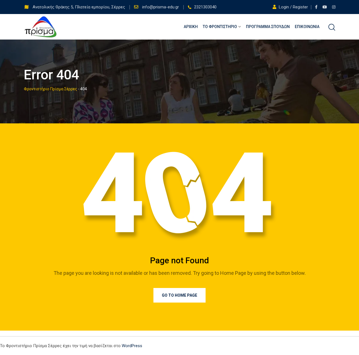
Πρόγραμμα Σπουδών (268, 26)
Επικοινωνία (307, 26)
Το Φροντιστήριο (220, 26)
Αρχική (191, 26)
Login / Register (293, 7)
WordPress (132, 345)
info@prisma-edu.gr (161, 7)
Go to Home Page (179, 295)
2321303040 (205, 7)
